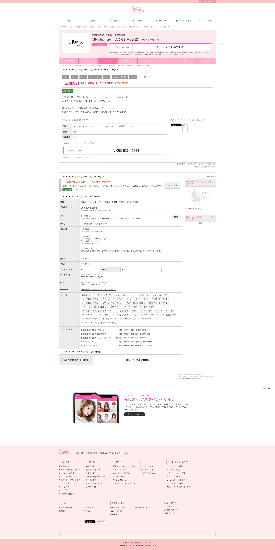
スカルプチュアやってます (141, 311)
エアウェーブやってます (112, 303)
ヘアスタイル (115, 21)
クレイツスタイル (65, 487)
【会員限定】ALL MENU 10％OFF (86, 182)
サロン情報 (68, 61)
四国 (93, 477)
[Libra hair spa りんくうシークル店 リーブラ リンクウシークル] (76, 43)
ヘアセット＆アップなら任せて (94, 323)
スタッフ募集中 (122, 295)
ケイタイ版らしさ (90, 507)
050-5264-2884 (171, 47)
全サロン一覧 (91, 487)
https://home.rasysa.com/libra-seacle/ (189, 378)
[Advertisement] (137, 433)
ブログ (206, 61)
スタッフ (127, 61)
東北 (94, 473)
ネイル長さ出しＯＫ (108, 319)
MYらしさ (87, 511)
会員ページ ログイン (118, 511)
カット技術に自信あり (90, 299)
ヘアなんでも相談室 (66, 494)
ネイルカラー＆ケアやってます (94, 311)
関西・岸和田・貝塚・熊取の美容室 (133, 330)
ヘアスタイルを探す (120, 470)
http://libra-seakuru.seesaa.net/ (93, 284)
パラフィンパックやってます (142, 315)
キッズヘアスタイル (147, 470)
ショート (116, 473)
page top (266, 388)
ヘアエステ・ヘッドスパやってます (123, 307)
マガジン (70, 21)
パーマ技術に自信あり (90, 303)
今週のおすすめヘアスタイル (124, 466)
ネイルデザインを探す (175, 466)
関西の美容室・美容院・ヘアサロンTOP (91, 27)
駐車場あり (86, 295)
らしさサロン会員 (207, 2)
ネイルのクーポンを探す (175, 473)
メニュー (88, 61)
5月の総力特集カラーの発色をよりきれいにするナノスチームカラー (71, 469)
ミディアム (125, 473)
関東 (88, 470)
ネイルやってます (147, 307)
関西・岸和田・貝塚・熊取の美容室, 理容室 (136, 342)
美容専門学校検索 (65, 507)
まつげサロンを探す (174, 477)
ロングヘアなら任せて (161, 295)
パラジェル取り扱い (147, 319)
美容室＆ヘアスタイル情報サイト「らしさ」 (137, 543)
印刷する (212, 177)
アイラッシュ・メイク (182, 21)
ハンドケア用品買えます (166, 315)
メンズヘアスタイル (147, 473)
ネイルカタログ (160, 21)
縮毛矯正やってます (159, 299)
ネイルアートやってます (118, 311)
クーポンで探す (92, 480)
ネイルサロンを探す (174, 470)
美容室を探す (91, 466)
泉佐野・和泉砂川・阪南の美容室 (125, 202)
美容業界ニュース (117, 514)
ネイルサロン (137, 21)
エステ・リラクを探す (175, 483)
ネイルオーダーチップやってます (95, 315)
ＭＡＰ (186, 61)
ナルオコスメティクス (67, 477)
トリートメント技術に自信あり (94, 307)
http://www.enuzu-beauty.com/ (92, 277)
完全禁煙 (109, 295)
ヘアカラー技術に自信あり (135, 303)
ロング (123, 477)
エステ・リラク (205, 21)
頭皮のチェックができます (158, 303)
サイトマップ (168, 506)
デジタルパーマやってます (113, 299)
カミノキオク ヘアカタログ (69, 480)
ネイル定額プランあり (128, 319)
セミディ (116, 477)
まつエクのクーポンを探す (176, 480)
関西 (93, 470)
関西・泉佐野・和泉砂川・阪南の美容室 (134, 334)
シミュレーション (146, 466)
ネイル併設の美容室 (90, 319)
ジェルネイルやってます (164, 311)
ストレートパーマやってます (137, 299)
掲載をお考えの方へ (118, 507)
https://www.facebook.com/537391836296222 (98, 290)
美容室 (92, 21)
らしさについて (169, 503)
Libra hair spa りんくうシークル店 (126, 39)
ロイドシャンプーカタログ (69, 483)
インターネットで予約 (94, 483)
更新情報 (62, 511)
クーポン (108, 61)
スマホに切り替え (194, 209)
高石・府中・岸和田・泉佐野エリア (125, 27)
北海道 (88, 473)
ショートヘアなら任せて (140, 295)
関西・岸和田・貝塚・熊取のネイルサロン (135, 346)
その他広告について (142, 507)
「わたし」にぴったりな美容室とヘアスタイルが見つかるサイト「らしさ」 (101, 453)
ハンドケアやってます (119, 315)
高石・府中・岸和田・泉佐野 (99, 202)
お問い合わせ (168, 513)
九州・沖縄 (100, 477)
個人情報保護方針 (169, 510)
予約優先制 (98, 295)
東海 (98, 470)
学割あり (112, 323)
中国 (88, 477)
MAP (176, 217)
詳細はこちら (172, 185)
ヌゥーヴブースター (66, 490)
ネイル (167, 61)
